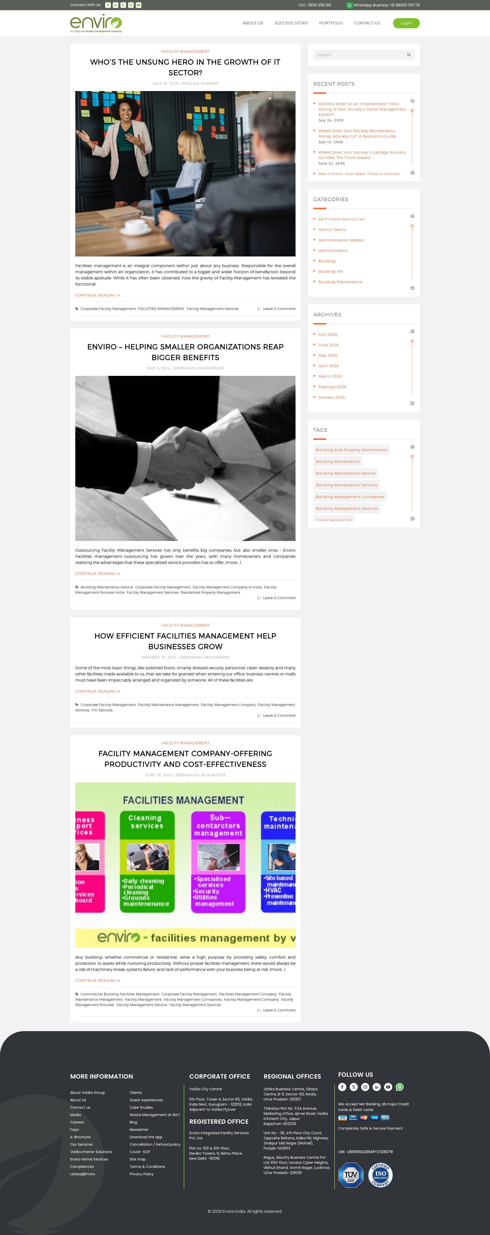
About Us (78, 1100)
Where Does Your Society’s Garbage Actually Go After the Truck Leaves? (362, 155)
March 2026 (330, 376)
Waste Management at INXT (155, 1114)
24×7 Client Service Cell (341, 219)
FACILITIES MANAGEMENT (161, 308)
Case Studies (141, 1107)
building (327, 261)
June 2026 (328, 345)
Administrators (333, 250)
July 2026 (327, 334)
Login (406, 23)
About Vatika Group (87, 1092)
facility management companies (193, 999)
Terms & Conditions (147, 1166)
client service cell (334, 520)
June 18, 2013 (159, 775)
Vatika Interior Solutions (91, 1151)
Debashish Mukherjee (199, 368)
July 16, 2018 (166, 83)
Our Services (81, 1144)
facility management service (142, 1005)
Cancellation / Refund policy (155, 1144)
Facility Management (186, 51)
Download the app (146, 1137)
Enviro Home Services (89, 1159)
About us (252, 23)
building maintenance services (346, 485)
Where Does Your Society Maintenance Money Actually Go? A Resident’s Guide (357, 133)
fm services (102, 710)
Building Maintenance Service (107, 587)
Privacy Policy (142, 1174)
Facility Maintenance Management (168, 704)
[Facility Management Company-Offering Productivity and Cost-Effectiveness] (185, 865)
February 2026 (332, 387)
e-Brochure (80, 1137)
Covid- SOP (140, 1151)
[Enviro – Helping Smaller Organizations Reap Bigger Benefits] (185, 458)
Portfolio (331, 23)
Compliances (82, 1166)
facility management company (228, 704)
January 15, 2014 (159, 657)
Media (75, 1114)
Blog (133, 1122)
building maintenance (340, 282)
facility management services (213, 308)
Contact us (80, 1107)
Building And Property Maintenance (351, 450)
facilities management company (248, 994)
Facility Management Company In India (227, 587)
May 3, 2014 (159, 368)
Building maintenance (338, 461)
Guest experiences (146, 1100)
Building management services (347, 508)
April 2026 (328, 366)
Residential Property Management (210, 592)
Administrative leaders (341, 240)
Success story (291, 23)
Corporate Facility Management (108, 308)
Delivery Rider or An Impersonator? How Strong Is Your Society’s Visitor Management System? (362, 109)
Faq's (74, 1129)
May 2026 (327, 355)
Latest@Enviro (82, 1174)
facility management (143, 999)
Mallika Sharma (200, 83)
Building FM (330, 271)
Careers (77, 1122)
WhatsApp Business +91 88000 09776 (386, 5)
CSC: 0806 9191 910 (314, 5)
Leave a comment (279, 308)
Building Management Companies (350, 497)
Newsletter (139, 1129)
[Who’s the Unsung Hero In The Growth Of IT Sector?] (185, 173)
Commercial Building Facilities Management (120, 994)
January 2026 (331, 397)
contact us (367, 23)
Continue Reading (96, 295)
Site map (138, 1159)
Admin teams (332, 229)
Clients (136, 1092)
